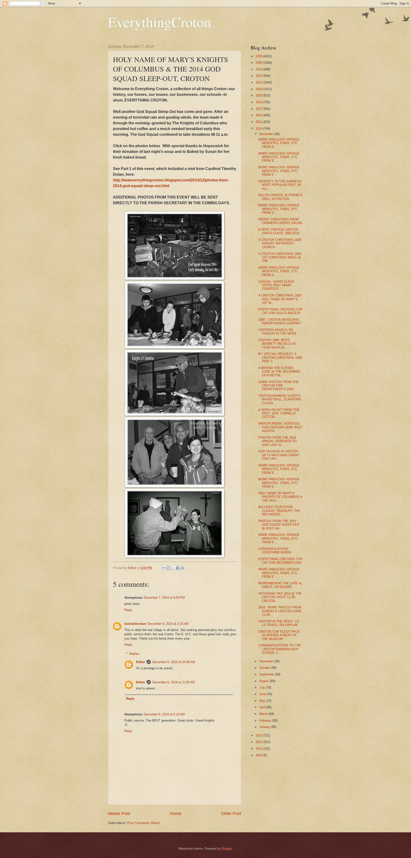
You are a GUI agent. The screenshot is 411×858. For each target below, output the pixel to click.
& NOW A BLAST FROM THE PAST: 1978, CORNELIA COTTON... (278, 413)
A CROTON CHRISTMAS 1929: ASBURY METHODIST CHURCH (280, 243)
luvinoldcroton (135, 623)
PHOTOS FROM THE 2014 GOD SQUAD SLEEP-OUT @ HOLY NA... (278, 524)
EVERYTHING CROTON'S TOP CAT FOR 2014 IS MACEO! (280, 311)
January (265, 727)
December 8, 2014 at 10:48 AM (173, 662)
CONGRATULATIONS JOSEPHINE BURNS (274, 550)
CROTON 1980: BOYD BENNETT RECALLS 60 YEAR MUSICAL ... (277, 343)
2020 (259, 89)
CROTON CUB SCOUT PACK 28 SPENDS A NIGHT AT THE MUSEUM (279, 635)
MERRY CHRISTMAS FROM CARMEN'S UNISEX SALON (280, 221)
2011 (259, 748)
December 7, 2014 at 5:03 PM (164, 597)
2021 (259, 82)
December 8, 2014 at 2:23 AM (168, 623)
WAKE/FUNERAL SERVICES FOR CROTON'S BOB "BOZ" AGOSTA (280, 427)
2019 (259, 95)
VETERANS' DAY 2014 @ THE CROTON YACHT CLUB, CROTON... (280, 597)
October (265, 667)
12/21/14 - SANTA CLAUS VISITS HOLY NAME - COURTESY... (276, 285)
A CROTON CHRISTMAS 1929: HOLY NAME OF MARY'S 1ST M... (280, 299)
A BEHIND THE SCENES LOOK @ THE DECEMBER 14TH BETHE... (279, 371)
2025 (259, 62)
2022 (259, 76)
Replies (134, 653)
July (262, 687)
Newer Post (119, 813)
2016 (259, 115)
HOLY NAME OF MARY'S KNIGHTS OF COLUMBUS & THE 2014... (280, 496)
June (263, 694)
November (266, 661)
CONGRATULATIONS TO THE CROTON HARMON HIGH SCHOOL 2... (279, 649)
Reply (128, 610)
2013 (259, 735)
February (265, 720)
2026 (259, 56)
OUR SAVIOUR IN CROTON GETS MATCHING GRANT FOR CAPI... (278, 455)
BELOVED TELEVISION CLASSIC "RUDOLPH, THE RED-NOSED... (279, 510)
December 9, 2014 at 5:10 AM (164, 714)
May (262, 701)
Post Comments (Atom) (143, 823)
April (262, 707)
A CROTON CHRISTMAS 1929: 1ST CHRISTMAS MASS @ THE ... (280, 257)
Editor (140, 662)
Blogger (227, 848)
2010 (259, 755)
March (264, 714)
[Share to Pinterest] (182, 568)
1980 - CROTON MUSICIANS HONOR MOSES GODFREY (280, 321)
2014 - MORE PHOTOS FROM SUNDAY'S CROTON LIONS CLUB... (279, 611)
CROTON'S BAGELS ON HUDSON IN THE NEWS (277, 331)
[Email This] (164, 568)
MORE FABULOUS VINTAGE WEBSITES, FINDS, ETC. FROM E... (278, 143)
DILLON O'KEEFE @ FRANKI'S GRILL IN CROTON (280, 196)
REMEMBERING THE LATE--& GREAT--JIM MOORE (280, 585)
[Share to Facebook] (178, 568)
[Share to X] (173, 568)
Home (175, 813)
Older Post (231, 813)
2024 (259, 69)
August (264, 681)
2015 (259, 122)
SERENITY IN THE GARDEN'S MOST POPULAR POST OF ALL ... (280, 184)
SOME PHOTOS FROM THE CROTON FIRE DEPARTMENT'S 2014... (278, 385)
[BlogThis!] (168, 568)
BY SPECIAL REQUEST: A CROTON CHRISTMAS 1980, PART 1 (280, 357)
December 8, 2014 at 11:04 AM (173, 682)
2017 (259, 109)
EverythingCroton (159, 21)
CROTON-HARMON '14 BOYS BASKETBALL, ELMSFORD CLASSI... (279, 399)
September (267, 674)
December (266, 134)
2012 (259, 742)
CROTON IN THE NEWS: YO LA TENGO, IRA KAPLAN (278, 623)
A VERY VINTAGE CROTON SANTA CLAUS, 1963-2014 (278, 231)
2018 (259, 102)
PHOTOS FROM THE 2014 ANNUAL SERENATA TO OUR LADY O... (277, 441)
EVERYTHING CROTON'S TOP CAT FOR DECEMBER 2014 (280, 560)
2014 (259, 128)
